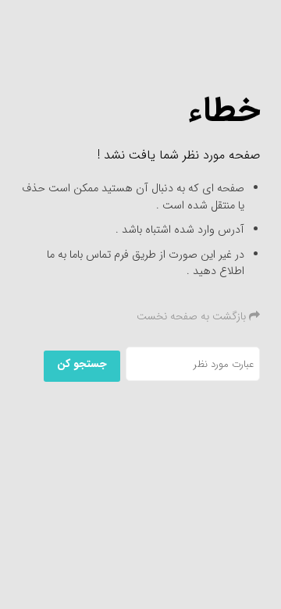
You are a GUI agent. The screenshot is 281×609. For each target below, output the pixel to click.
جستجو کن (82, 363)
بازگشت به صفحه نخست (193, 316)
